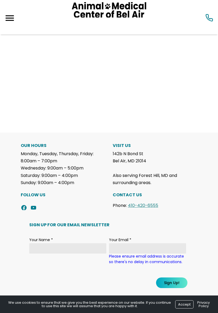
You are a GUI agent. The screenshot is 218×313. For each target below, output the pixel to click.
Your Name (41, 239)
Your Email (120, 239)
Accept (184, 304)
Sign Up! (171, 282)
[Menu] (9, 18)
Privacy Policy (203, 304)
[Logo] (109, 17)
